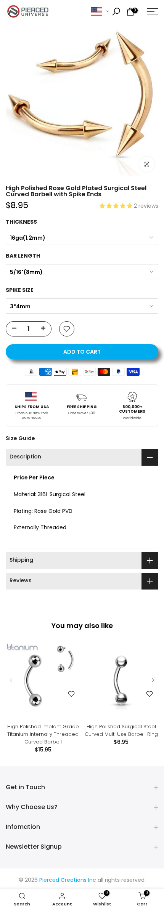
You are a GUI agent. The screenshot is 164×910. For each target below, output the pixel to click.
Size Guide (20, 438)
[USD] (100, 11)
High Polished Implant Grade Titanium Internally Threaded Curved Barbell (43, 734)
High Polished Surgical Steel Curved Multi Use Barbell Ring (121, 730)
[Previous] (11, 680)
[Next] (152, 680)
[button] (117, 206)
